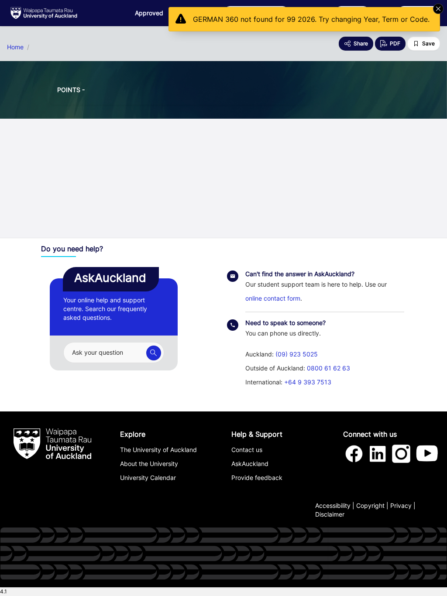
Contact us (246, 449)
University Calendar (148, 477)
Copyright (370, 505)
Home (15, 47)
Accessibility (333, 505)
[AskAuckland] (153, 353)
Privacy (401, 505)
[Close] (438, 8)
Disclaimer (329, 514)
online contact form (272, 298)
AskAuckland (249, 463)
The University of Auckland (158, 449)
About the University (149, 463)
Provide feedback (256, 477)
